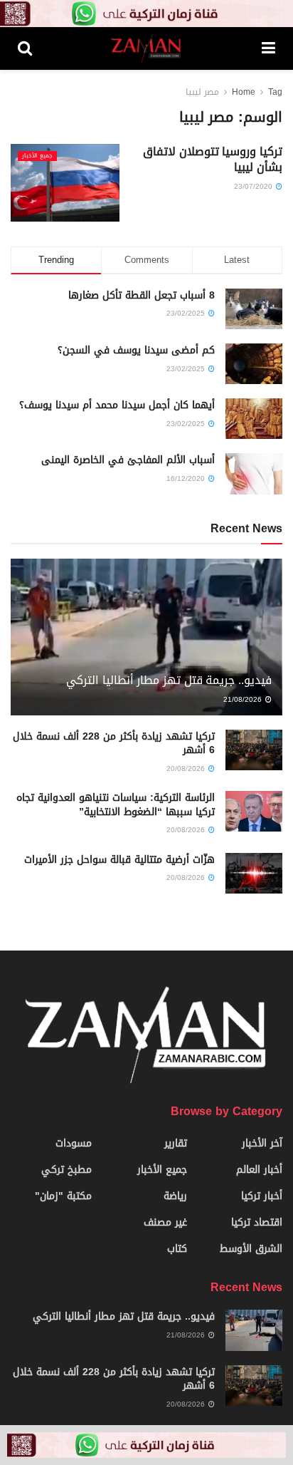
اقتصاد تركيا (256, 1222)
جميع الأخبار (37, 156)
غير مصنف (165, 1222)
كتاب (177, 1248)
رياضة (175, 1196)
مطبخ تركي (66, 1169)
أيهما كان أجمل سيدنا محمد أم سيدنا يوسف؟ (117, 405)
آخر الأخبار (262, 1143)
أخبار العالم (259, 1169)
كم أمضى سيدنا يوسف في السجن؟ (136, 350)
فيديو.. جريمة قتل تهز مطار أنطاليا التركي (169, 680)
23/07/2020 (254, 186)
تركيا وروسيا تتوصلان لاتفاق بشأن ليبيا (212, 159)
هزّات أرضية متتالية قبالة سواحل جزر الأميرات (119, 859)
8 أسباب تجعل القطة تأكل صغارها (141, 295)
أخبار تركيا (261, 1196)
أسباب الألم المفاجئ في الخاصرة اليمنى (128, 460)
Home (243, 92)
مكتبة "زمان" (63, 1196)
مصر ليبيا (202, 92)
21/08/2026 (243, 699)
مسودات (73, 1143)
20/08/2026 (186, 768)
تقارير (175, 1143)
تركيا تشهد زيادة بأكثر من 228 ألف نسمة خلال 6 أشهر (114, 743)
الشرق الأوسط (251, 1248)
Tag (275, 92)
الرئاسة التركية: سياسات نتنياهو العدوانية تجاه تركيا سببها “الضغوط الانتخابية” (115, 805)
